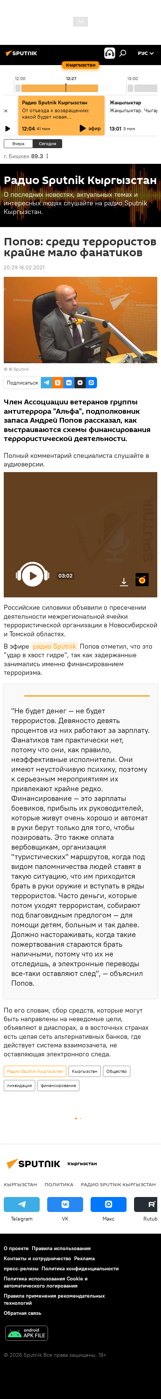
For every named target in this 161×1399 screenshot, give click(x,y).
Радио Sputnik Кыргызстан (54, 102)
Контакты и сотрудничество (37, 1258)
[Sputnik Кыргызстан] (22, 56)
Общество (116, 1071)
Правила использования (61, 1248)
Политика (59, 1184)
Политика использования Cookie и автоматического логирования (46, 1282)
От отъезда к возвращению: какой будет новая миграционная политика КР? (56, 116)
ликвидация (19, 1085)
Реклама (84, 1258)
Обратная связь (22, 1313)
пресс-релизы (21, 1268)
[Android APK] (26, 1334)
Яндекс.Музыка (137, 577)
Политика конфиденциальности (80, 1268)
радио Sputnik (54, 646)
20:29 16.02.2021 (24, 267)
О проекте (16, 1248)
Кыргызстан (84, 1071)
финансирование (58, 1085)
